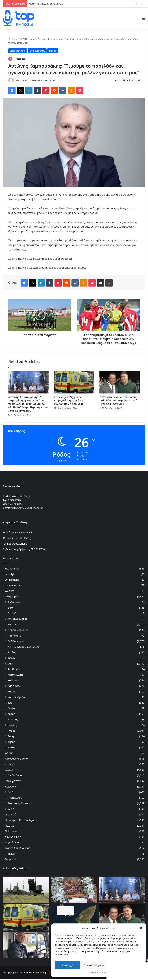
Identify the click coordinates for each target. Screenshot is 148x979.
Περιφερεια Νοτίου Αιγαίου (21, 820)
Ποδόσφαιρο (16, 641)
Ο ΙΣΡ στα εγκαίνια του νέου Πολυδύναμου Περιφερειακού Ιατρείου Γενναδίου (118, 400)
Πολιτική (10, 825)
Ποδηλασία (14, 635)
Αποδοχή (67, 965)
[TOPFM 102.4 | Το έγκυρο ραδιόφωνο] (18, 18)
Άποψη (9, 753)
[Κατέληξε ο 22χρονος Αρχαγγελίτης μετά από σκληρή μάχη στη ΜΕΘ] (74, 382)
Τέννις (12, 658)
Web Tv (9, 591)
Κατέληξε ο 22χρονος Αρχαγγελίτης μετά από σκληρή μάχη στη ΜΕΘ (66, 3)
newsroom (21, 80)
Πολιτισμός (11, 831)
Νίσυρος (13, 719)
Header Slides (13, 568)
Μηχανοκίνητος (17, 619)
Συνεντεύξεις (13, 837)
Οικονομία (11, 814)
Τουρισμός (11, 859)
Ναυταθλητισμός (18, 630)
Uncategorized (13, 585)
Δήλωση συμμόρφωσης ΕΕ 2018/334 (24, 549)
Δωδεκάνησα (17, 50)
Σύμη (11, 736)
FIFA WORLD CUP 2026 (25, 646)
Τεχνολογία (12, 842)
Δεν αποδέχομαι (94, 965)
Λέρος (11, 714)
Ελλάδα (9, 769)
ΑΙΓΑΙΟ (23, 39)
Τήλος (11, 741)
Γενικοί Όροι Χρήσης (15, 543)
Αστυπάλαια (15, 674)
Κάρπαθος (14, 686)
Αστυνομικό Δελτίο (16, 758)
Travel (11, 853)
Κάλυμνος (13, 680)
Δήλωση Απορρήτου (98, 972)
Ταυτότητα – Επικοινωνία (18, 532)
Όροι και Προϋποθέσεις (17, 538)
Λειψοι (12, 708)
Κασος (11, 691)
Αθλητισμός (12, 596)
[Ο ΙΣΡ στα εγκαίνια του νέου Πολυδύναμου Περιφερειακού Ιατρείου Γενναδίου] (119, 382)
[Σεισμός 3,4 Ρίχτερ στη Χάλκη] (74, 917)
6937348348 (16, 503)
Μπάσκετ (13, 624)
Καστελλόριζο (16, 697)
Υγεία (11, 809)
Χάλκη (11, 747)
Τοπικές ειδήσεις (18, 803)
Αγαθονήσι (14, 669)
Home (14, 39)
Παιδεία (12, 792)
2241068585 (14, 500)
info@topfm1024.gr (19, 496)
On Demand (12, 579)
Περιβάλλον (15, 797)
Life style (10, 574)
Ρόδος (32, 39)
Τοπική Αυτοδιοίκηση (17, 848)
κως (10, 702)
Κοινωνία (10, 786)
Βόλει (11, 607)
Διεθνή (12, 613)
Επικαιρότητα (37, 50)
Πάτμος (12, 725)
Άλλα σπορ (14, 602)
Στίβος (12, 652)
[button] (141, 928)
